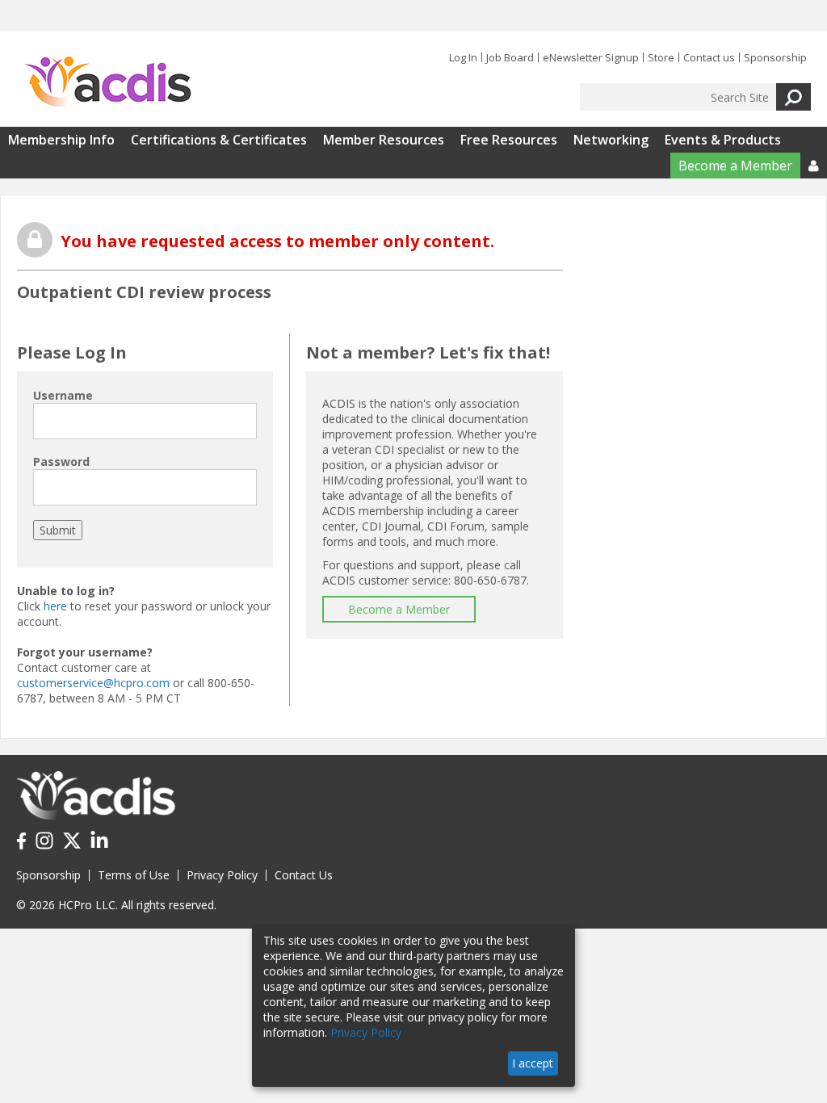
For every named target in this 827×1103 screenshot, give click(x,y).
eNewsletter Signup (591, 57)
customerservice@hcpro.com (93, 682)
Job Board (510, 57)
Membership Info (61, 140)
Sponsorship (775, 57)
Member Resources (383, 140)
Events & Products (723, 140)
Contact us (709, 57)
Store (661, 57)
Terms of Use (134, 875)
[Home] (107, 82)
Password (61, 461)
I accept (532, 1063)
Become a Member (735, 165)
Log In (463, 57)
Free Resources (508, 140)
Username (63, 395)
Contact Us (304, 875)
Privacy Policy (222, 875)
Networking (611, 140)
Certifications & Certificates (219, 140)
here (55, 606)
